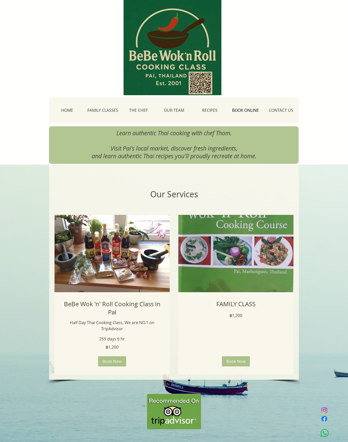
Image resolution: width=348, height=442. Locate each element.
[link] (112, 308)
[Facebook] (324, 419)
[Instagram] (324, 410)
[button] (112, 361)
